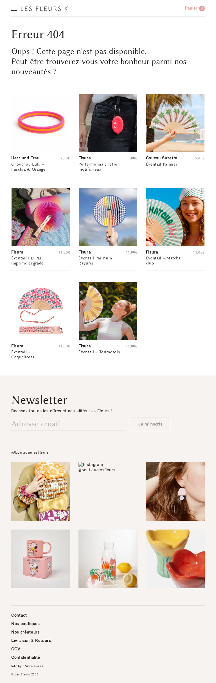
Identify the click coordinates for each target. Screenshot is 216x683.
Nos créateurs (25, 632)
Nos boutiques (25, 624)
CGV (16, 649)
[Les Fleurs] (45, 8)
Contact (19, 615)
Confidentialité (25, 657)
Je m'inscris (150, 424)
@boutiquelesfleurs (30, 452)
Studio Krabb (33, 666)
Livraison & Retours (31, 640)
